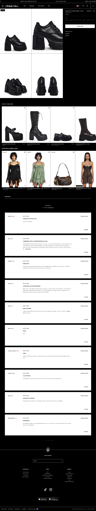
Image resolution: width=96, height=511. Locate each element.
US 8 (79, 20)
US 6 (70, 20)
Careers (69, 476)
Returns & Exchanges (47, 475)
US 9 (83, 20)
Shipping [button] (67, 35)
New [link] (25, 5)
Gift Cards (69, 478)
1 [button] (46, 440)
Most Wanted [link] (41, 5)
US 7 (75, 20)
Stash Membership (69, 481)
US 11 (92, 20)
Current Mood (68, 12)
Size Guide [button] (67, 33)
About (69, 472)
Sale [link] (49, 5)
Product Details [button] (68, 31)
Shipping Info (47, 473)
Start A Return (25, 476)
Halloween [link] (31, 5)
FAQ (47, 472)
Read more (28, 249)
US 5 (66, 20)
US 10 (87, 20)
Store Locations (69, 473)
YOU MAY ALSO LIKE (7, 104)
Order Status (26, 472)
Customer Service (47, 478)
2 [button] (49, 440)
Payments (47, 476)
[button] (28, 1)
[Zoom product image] (15, 31)
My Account (25, 473)
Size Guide (69, 475)
